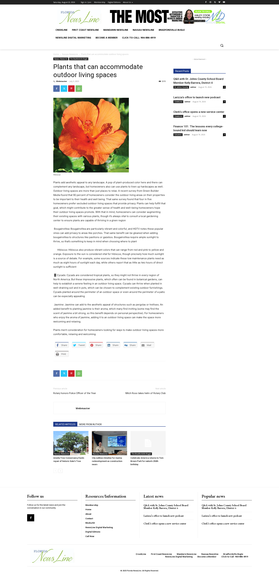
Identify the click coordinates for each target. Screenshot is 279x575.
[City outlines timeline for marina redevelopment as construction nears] (109, 443)
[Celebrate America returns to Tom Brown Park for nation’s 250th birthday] (148, 443)
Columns (178, 134)
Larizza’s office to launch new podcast (196, 97)
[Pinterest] (71, 88)
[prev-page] (55, 471)
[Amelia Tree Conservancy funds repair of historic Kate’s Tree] (70, 443)
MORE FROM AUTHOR (90, 424)
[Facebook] (206, 2)
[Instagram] (210, 2)
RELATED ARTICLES (65, 424)
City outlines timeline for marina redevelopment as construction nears (107, 461)
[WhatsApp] (79, 88)
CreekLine (178, 102)
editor (193, 87)
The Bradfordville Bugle (78, 59)
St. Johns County (181, 87)
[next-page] (60, 471)
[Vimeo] (219, 2)
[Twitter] (215, 2)
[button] (222, 45)
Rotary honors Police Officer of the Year (74, 393)
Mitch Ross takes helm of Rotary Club (145, 393)
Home (56, 54)
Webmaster (61, 81)
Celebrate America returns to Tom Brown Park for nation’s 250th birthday (146, 461)
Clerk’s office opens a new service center (198, 111)
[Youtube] (224, 2)
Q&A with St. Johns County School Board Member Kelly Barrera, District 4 (166, 507)
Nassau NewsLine (70, 54)
